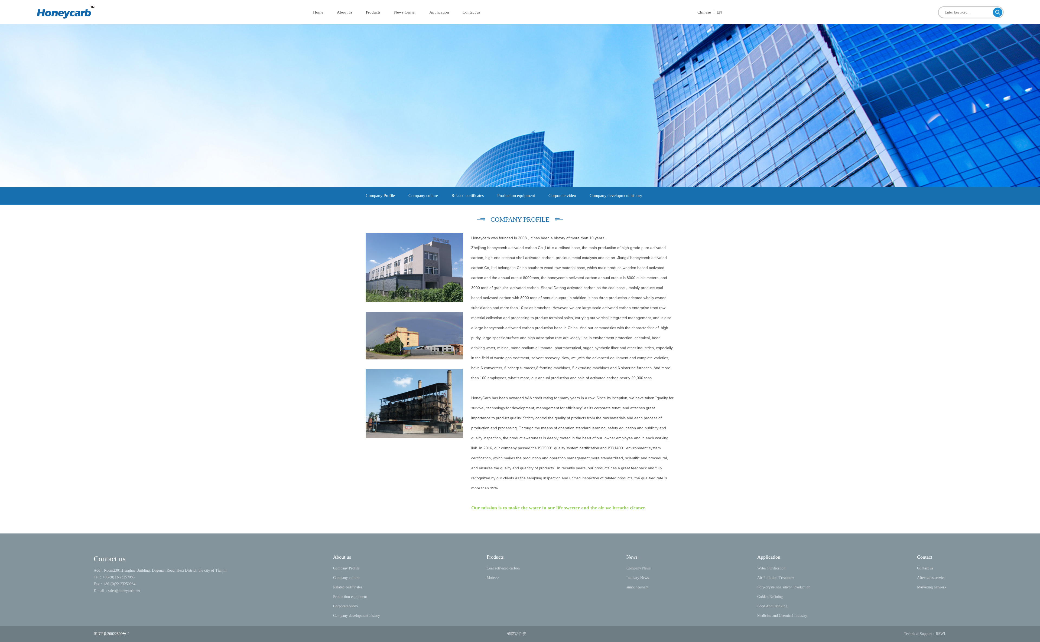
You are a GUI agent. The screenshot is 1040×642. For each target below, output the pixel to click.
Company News (638, 568)
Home (318, 12)
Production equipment (516, 195)
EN (719, 12)
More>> (493, 578)
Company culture (423, 195)
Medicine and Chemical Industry (782, 616)
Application (439, 12)
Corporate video (562, 195)
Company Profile (380, 195)
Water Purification (771, 568)
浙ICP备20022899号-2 (111, 634)
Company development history (616, 195)
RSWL (941, 634)
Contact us (471, 12)
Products (373, 12)
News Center (405, 12)
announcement (637, 587)
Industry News (637, 578)
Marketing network (931, 587)
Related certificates (467, 195)
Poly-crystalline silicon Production (783, 587)
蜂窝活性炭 (516, 634)
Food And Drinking (772, 606)
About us (344, 12)
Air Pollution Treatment (775, 578)
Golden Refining (770, 597)
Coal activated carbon (503, 568)
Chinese (704, 12)
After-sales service (931, 578)
